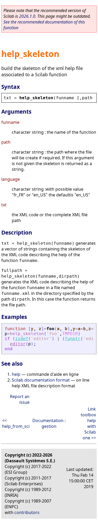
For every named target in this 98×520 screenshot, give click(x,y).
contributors (26, 512)
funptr (72, 338)
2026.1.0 (27, 16)
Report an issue (20, 399)
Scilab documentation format (41, 380)
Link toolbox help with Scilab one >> (88, 423)
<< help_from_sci (16, 423)
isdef (21, 338)
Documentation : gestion (49, 423)
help (16, 374)
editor (18, 343)
